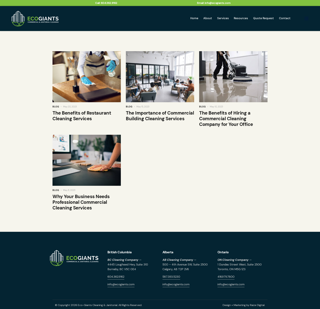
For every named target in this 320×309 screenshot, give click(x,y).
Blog (55, 106)
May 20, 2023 (70, 106)
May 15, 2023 (142, 106)
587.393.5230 (171, 276)
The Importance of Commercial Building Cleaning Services (160, 116)
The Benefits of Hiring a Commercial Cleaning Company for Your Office (226, 118)
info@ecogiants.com (121, 284)
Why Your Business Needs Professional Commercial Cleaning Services (81, 202)
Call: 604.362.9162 (106, 3)
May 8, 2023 (69, 190)
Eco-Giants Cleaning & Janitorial (97, 305)
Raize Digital (257, 305)
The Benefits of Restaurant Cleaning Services (81, 116)
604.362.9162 (116, 276)
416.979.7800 (226, 276)
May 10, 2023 (216, 106)
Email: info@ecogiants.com (213, 3)
